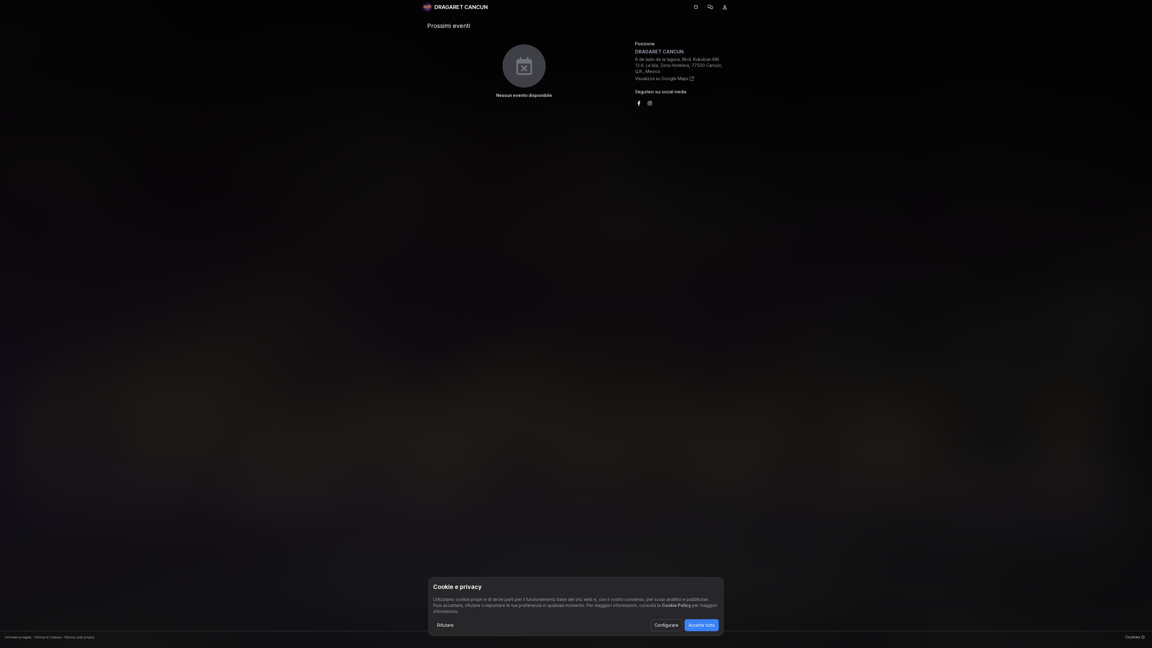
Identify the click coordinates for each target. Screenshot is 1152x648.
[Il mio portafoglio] (696, 7)
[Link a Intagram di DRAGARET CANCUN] (649, 103)
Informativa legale (18, 637)
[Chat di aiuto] (710, 7)
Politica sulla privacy (79, 637)
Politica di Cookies (48, 637)
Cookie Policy (676, 605)
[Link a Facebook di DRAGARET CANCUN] (639, 103)
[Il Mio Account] (725, 7)
